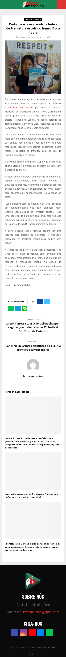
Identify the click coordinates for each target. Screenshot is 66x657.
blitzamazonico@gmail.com (39, 612)
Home (31, 654)
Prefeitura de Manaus (33, 19)
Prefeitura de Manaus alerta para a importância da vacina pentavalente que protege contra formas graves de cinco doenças (33, 547)
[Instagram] (23, 632)
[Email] (40, 632)
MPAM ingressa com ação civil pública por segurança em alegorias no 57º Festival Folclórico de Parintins (33, 327)
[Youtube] (32, 632)
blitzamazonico (26, 37)
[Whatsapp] (49, 632)
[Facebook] (14, 632)
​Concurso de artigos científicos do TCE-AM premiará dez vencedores (33, 348)
